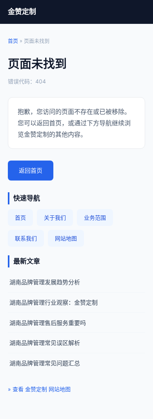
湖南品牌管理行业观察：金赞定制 (53, 302)
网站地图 (66, 238)
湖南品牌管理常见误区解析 (44, 343)
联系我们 (26, 238)
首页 (13, 41)
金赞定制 (22, 11)
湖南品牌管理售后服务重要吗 (47, 323)
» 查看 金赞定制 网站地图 (39, 389)
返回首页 (30, 170)
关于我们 (55, 217)
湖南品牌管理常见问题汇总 (44, 363)
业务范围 (95, 217)
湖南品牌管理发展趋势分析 (44, 282)
